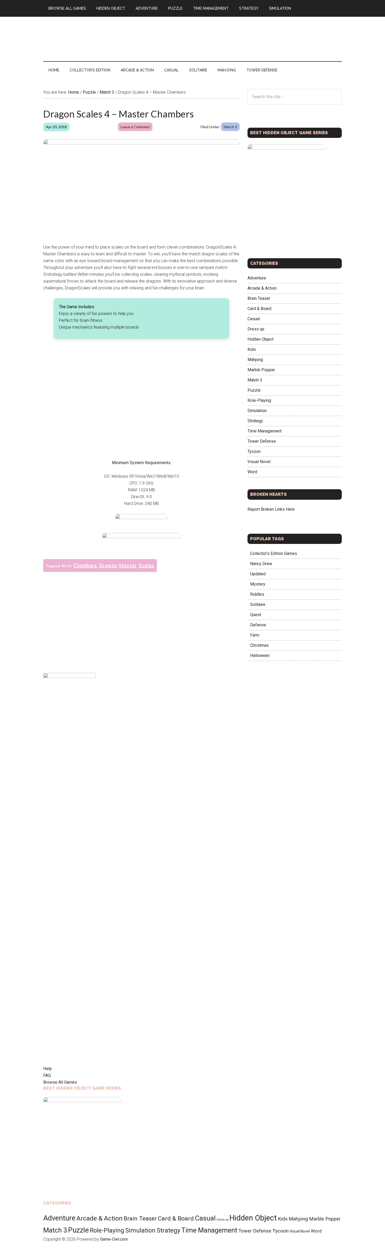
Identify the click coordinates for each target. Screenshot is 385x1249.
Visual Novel (259, 461)
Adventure (257, 277)
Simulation (257, 410)
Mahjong (255, 359)
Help (47, 1068)
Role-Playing (259, 400)
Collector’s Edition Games (273, 553)
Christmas (259, 645)
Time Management (265, 431)
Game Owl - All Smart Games (93, 39)
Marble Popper (261, 369)
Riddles (257, 594)
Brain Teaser (259, 298)
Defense (258, 624)
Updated (258, 573)
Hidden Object (260, 339)
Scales (146, 565)
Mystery (257, 584)
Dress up (256, 329)
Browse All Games (60, 1082)
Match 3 (230, 127)
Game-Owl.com (114, 1239)
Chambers (85, 565)
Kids (252, 349)
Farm (254, 635)
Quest (255, 614)
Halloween (260, 655)
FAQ (47, 1075)
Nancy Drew (261, 563)
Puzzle (254, 390)
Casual (254, 318)
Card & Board (259, 308)
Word (252, 471)
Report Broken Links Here (271, 509)
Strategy (255, 420)
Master (128, 565)
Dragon (108, 565)
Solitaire (257, 604)
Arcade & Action (262, 288)
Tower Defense (262, 441)
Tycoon (254, 451)
